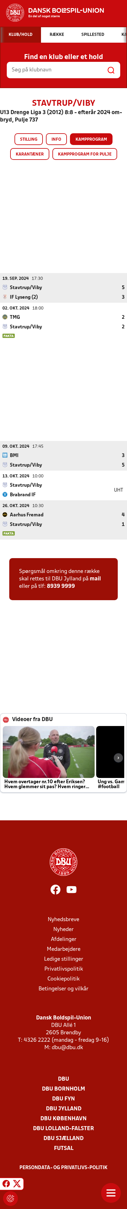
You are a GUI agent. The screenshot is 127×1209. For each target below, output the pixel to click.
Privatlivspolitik (63, 969)
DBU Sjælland (63, 1138)
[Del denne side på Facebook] (6, 1185)
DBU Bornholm (63, 1089)
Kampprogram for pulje (85, 154)
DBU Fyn (63, 1099)
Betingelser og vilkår (63, 989)
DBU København (63, 1118)
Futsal (63, 1148)
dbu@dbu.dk (67, 1047)
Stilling (28, 140)
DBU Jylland (63, 1109)
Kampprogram (91, 140)
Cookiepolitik (63, 979)
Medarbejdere (63, 949)
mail (95, 579)
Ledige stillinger (63, 959)
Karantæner (30, 154)
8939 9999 (61, 586)
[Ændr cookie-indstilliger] (10, 1198)
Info (56, 140)
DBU (63, 1079)
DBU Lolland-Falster (63, 1128)
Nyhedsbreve (63, 919)
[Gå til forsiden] (52, 13)
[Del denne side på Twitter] (17, 1185)
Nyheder (63, 929)
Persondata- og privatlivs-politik (63, 1168)
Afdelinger (63, 939)
